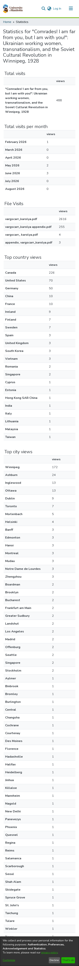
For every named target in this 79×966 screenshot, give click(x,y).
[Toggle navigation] (70, 8)
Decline (54, 960)
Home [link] (7, 22)
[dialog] (39, 951)
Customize (9, 960)
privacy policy (49, 952)
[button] (13, 8)
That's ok (68, 960)
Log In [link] (57, 8)
